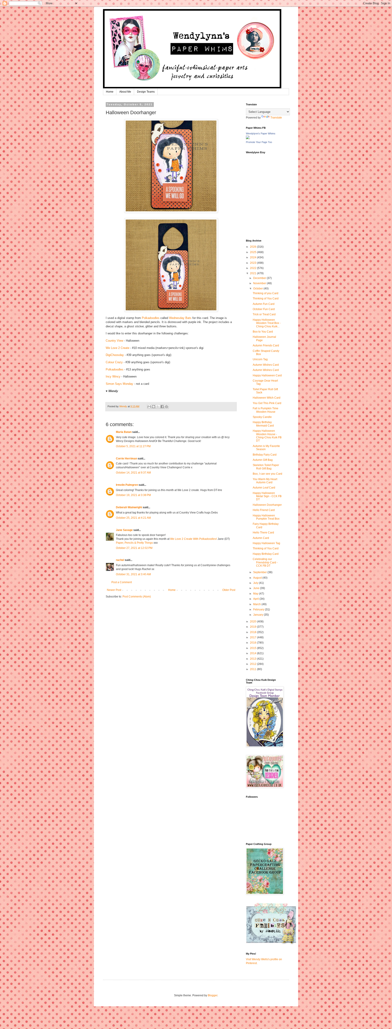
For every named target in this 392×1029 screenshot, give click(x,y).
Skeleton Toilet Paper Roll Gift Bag (266, 467)
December (260, 278)
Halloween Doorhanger (267, 504)
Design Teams (146, 91)
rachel (120, 560)
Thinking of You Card (266, 298)
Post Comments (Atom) (136, 596)
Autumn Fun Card (263, 304)
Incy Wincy (113, 376)
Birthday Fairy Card (265, 454)
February (259, 609)
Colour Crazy (114, 362)
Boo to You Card (263, 331)
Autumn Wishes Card (266, 364)
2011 (253, 669)
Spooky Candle (262, 417)
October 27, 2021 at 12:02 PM (134, 548)
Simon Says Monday (119, 383)
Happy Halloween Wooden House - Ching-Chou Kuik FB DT (267, 435)
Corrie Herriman (126, 458)
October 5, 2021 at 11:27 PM (133, 446)
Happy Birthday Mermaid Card (263, 424)
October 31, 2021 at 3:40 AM (133, 574)
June (256, 588)
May (256, 593)
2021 (253, 273)
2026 (253, 246)
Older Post (228, 590)
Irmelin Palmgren (127, 484)
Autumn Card (261, 538)
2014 (253, 653)
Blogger (212, 995)
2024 (253, 257)
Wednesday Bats (180, 318)
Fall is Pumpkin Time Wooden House (265, 410)
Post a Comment (121, 582)
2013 (253, 658)
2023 (253, 262)
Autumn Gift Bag (263, 459)
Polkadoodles (150, 318)
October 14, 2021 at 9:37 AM (133, 472)
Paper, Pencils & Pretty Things (134, 542)
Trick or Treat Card (264, 314)
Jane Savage (124, 530)
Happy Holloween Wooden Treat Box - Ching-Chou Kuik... (267, 323)
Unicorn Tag (260, 359)
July (256, 583)
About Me (125, 91)
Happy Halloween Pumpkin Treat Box (266, 517)
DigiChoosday (115, 355)
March (257, 604)
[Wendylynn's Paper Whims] (248, 138)
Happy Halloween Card (267, 375)
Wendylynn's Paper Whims (260, 133)
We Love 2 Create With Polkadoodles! (193, 538)
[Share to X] (158, 406)
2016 (253, 642)
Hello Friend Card (264, 510)
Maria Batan (124, 432)
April (256, 598)
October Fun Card (264, 309)
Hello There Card (263, 532)
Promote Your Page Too (259, 142)
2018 (253, 632)
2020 (253, 621)
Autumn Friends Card (266, 345)
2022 (253, 268)
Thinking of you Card (265, 293)
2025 (253, 252)
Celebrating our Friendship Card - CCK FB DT (265, 562)
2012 (253, 664)
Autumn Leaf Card (264, 487)
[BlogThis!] (153, 406)
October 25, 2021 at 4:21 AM (133, 517)
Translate (276, 117)
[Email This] (149, 406)
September (260, 572)
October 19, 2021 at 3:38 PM (133, 495)
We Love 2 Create (117, 348)
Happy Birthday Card (266, 553)
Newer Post (114, 590)
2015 (253, 648)
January (258, 614)
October (258, 288)
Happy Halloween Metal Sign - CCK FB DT (267, 496)
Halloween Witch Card (266, 397)
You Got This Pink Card (267, 403)
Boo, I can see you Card (267, 473)
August (257, 577)
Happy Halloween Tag (266, 543)
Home (109, 91)
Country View (114, 340)
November (260, 283)
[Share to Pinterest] (166, 406)
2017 (253, 637)
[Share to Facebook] (162, 406)
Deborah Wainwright (129, 507)
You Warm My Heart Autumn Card (265, 481)
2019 (253, 626)
